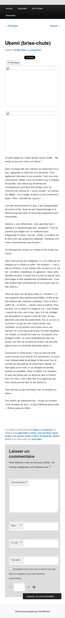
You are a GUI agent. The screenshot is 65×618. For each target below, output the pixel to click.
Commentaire (19, 482)
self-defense (46, 435)
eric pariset (18, 435)
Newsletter (11, 15)
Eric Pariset (37, 8)
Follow (15, 62)
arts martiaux (44, 432)
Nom (16, 525)
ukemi (56, 435)
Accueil (9, 8)
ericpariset (35, 50)
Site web (15, 559)
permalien (37, 439)
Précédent (11, 25)
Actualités (22, 8)
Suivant (55, 25)
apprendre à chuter (27, 432)
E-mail (16, 542)
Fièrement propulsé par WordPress (32, 611)
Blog (35, 429)
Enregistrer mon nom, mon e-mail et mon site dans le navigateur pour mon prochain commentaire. (32, 573)
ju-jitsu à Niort (32, 435)
